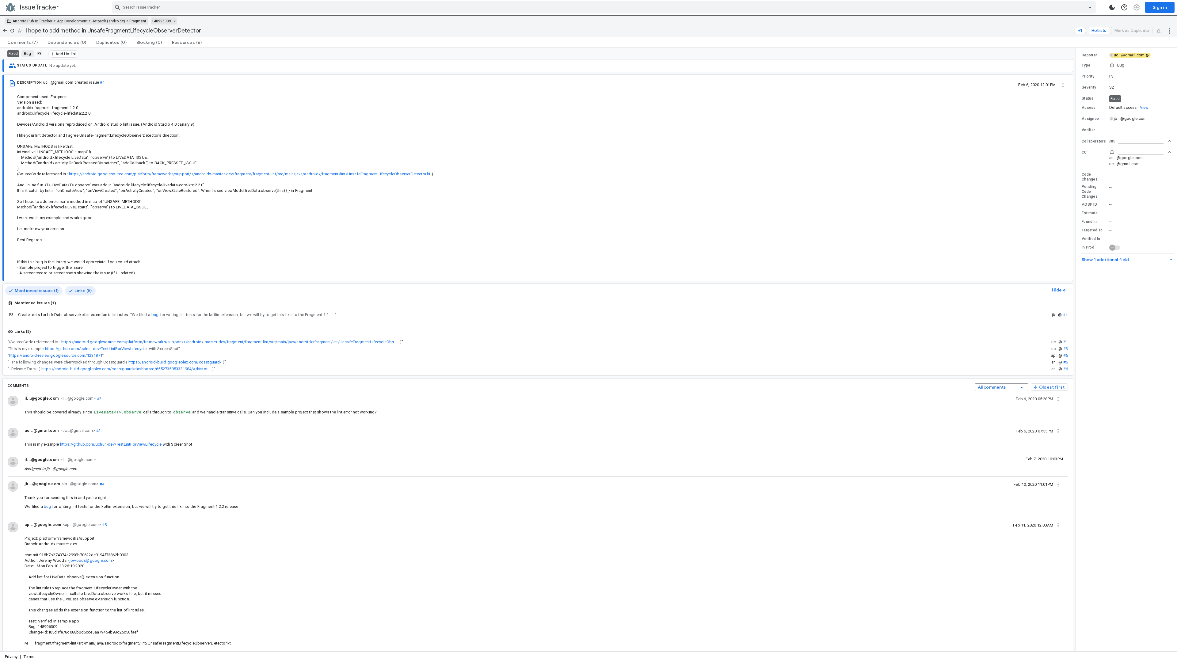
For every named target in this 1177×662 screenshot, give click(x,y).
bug (155, 314)
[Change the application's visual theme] (1112, 7)
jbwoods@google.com (91, 560)
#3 (1065, 348)
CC (1084, 152)
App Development (72, 21)
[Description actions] (1063, 84)
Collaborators (1094, 141)
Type (1086, 65)
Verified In (1091, 239)
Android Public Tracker (33, 21)
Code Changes (1090, 176)
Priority (1088, 76)
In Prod (1088, 247)
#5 (1065, 355)
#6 (1065, 362)
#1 (102, 82)
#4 (1065, 314)
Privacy (11, 656)
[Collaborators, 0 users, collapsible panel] (1140, 141)
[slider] (1077, 349)
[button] (1126, 65)
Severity (1089, 87)
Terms (29, 656)
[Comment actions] (1058, 399)
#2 (98, 398)
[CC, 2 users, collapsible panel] (1140, 152)
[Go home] (5, 30)
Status (1088, 98)
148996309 (161, 21)
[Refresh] (12, 30)
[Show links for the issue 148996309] (174, 21)
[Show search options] (1090, 7)
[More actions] (1170, 31)
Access (1089, 107)
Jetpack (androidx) (108, 21)
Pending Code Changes (1090, 192)
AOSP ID (1089, 204)
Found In (1089, 221)
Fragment (137, 21)
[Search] (117, 7)
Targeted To (1092, 230)
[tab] (22, 42)
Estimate (1090, 213)
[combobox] (604, 7)
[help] (1124, 7)
